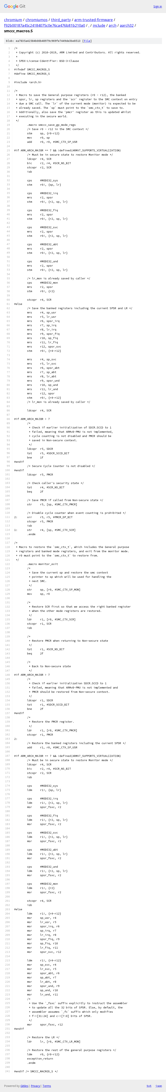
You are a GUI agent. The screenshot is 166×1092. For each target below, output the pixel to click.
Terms (47, 1086)
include (99, 25)
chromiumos (37, 19)
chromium (13, 19)
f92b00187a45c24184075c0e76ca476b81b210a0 (44, 25)
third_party (61, 19)
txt (149, 1086)
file (87, 41)
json (158, 1086)
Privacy (35, 1086)
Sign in (157, 6)
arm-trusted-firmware (93, 19)
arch (112, 25)
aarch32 (127, 25)
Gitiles (24, 1086)
